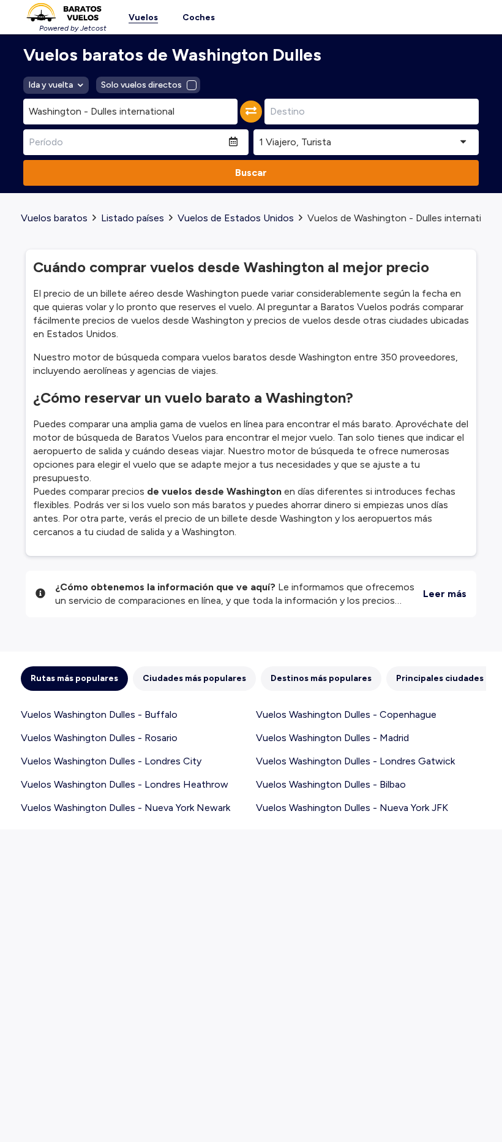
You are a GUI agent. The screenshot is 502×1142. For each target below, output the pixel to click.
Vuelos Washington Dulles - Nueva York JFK (352, 807)
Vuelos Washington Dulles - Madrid (332, 738)
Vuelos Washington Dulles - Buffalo (99, 714)
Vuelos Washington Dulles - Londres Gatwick (355, 761)
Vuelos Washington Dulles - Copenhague (346, 714)
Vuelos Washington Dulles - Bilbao (331, 784)
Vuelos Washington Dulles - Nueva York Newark (125, 807)
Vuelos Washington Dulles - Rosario (99, 738)
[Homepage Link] (64, 12)
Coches (198, 17)
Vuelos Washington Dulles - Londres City (111, 761)
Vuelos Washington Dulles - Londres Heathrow (124, 784)
